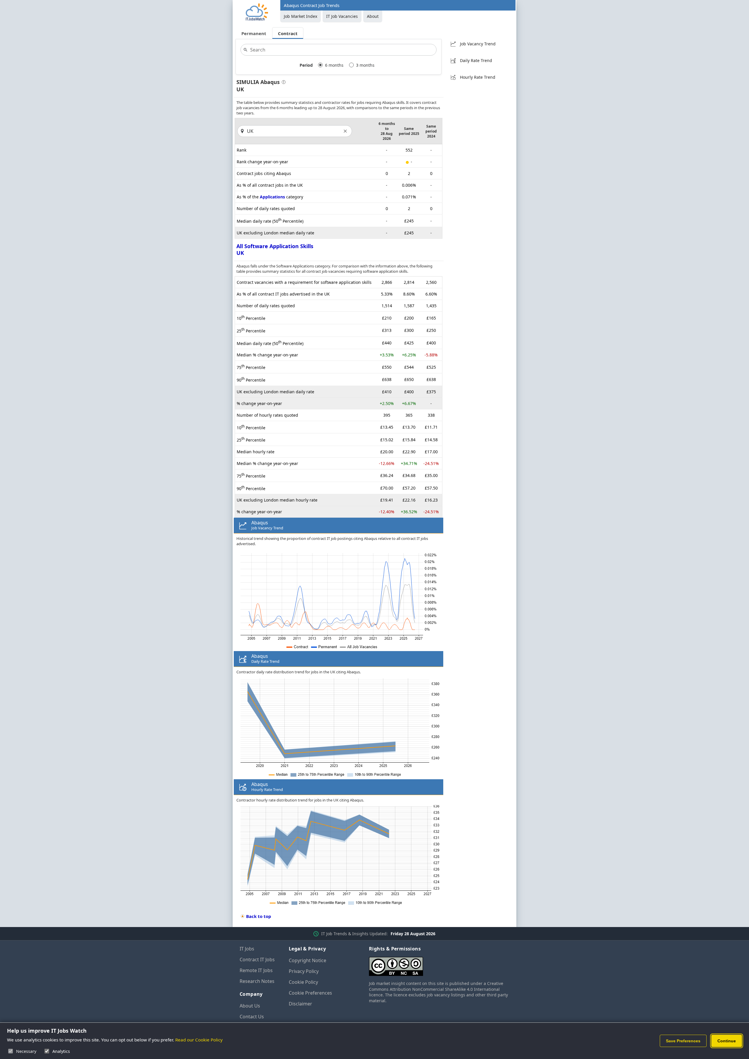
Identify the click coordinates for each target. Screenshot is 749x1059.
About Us (250, 1006)
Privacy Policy (304, 971)
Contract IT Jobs (257, 959)
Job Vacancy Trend (478, 44)
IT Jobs (247, 948)
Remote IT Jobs (256, 970)
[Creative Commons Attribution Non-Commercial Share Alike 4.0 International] (439, 964)
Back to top (258, 916)
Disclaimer (300, 1003)
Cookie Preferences (310, 993)
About (373, 16)
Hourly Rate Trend (477, 77)
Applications (272, 197)
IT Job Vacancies (342, 16)
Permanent (253, 33)
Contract (288, 33)
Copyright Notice (307, 960)
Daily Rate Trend (476, 60)
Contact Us (252, 1016)
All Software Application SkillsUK (274, 249)
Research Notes (257, 981)
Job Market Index (300, 16)
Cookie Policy (303, 982)
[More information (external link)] (283, 82)
